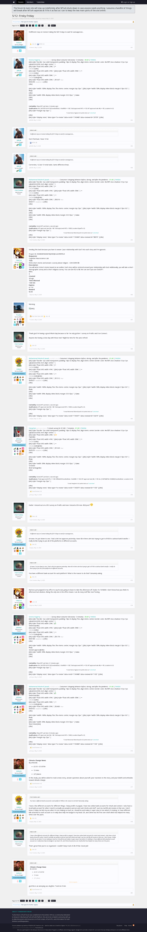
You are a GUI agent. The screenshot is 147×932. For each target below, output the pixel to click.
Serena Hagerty (34, 60)
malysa (44, 18)
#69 (132, 418)
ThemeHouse (39, 927)
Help (125, 925)
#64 (132, 167)
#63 (132, 146)
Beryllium (119, 925)
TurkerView (92, 113)
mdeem (19, 42)
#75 (132, 677)
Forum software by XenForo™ (28, 925)
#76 (132, 751)
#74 (132, 605)
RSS (133, 925)
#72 (132, 548)
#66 (132, 294)
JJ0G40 (19, 70)
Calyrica (19, 260)
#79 (132, 853)
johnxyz (19, 439)
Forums (20, 2)
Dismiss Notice (133, 8)
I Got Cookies (19, 190)
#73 (132, 580)
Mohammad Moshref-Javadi (39, 180)
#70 (132, 495)
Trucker (19, 315)
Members (30, 2)
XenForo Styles (60, 925)
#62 (132, 120)
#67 (132, 319)
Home (13, 2)
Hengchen (32, 428)
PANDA (93, 60)
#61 (132, 47)
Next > (53, 25)
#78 (132, 821)
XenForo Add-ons (50, 925)
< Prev (22, 25)
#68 (132, 349)
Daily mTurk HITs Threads (27, 18)
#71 (132, 520)
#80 (132, 893)
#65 (132, 240)
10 (49, 25)
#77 (132, 787)
